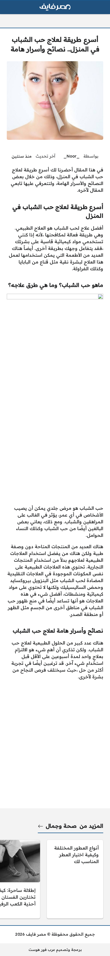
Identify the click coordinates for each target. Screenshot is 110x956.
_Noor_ (71, 156)
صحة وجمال (61, 825)
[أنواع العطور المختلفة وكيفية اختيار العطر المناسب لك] (75, 879)
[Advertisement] (55, 445)
